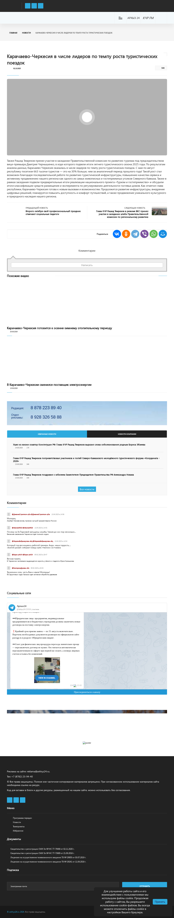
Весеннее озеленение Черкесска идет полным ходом (28, 534)
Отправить (145, 886)
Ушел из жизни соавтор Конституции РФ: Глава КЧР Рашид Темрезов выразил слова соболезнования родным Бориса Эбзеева (79, 444)
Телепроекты (19, 826)
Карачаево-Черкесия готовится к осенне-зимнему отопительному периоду (59, 328)
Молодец (11, 518)
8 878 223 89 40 (46, 407)
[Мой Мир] (162, 234)
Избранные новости (47, 434)
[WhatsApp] (153, 234)
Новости (26, 33)
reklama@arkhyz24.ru (38, 771)
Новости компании (127, 434)
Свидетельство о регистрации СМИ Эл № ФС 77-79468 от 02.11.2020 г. (42, 849)
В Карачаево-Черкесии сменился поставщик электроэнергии (49, 384)
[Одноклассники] (126, 234)
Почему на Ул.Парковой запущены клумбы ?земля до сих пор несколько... (41, 532)
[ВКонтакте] (116, 234)
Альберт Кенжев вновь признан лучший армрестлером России (32, 521)
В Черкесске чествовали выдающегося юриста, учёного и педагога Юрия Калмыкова (40, 561)
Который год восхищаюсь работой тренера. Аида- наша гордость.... (39, 545)
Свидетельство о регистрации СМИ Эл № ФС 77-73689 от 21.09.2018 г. (42, 853)
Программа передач (22, 818)
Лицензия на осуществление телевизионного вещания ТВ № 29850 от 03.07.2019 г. (48, 857)
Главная (13, 33)
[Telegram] (135, 234)
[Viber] (144, 234)
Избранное (18, 830)
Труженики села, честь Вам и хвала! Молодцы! (28, 572)
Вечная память (14, 558)
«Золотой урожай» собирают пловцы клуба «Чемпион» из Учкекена (34, 548)
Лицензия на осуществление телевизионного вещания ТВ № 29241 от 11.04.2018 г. (48, 861)
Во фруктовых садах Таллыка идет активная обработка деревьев (32, 574)
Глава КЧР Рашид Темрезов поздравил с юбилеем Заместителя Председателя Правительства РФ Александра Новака (73, 474)
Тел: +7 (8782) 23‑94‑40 (20, 776)
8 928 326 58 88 (46, 417)
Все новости (87, 489)
